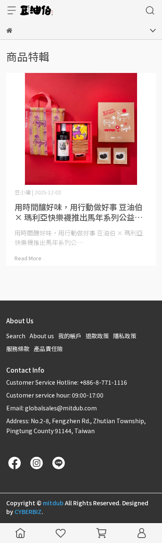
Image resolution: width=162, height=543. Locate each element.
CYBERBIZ (28, 511)
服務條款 (17, 348)
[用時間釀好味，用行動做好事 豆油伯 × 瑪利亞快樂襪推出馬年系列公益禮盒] (81, 129)
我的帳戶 (69, 336)
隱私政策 (124, 336)
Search (15, 336)
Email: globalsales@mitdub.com (51, 408)
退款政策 (97, 336)
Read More (28, 258)
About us (41, 336)
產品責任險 (48, 348)
